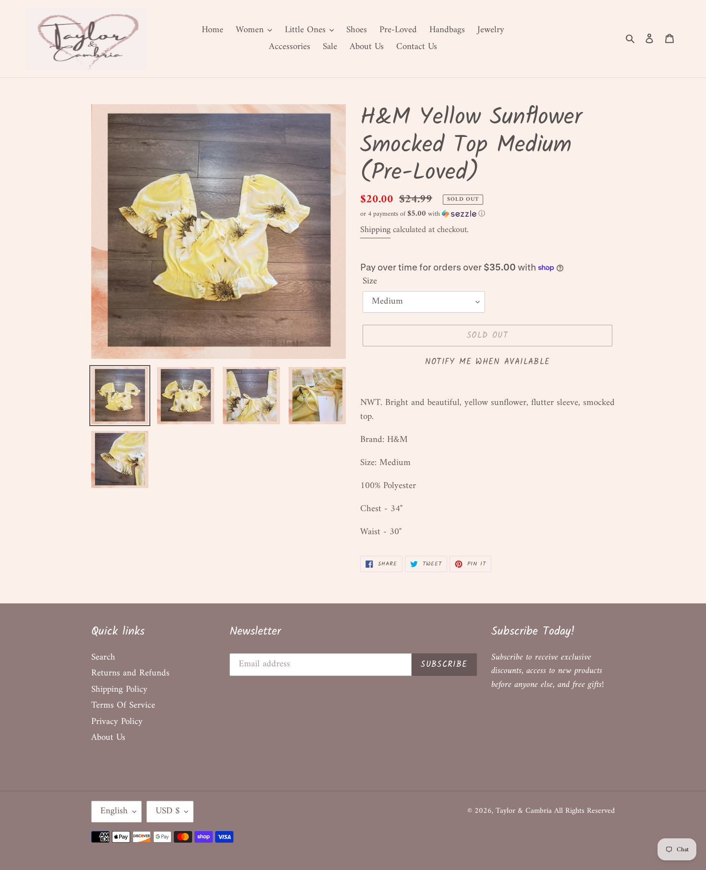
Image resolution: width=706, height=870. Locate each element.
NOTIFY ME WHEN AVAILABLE (487, 361)
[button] (422, 214)
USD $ (168, 811)
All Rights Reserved (584, 811)
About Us (108, 738)
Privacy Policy (117, 722)
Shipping (375, 229)
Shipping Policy (119, 690)
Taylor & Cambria (525, 811)
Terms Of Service (123, 705)
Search (103, 657)
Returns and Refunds (130, 673)
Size (370, 282)
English (114, 811)
